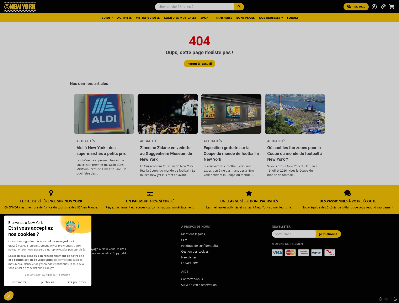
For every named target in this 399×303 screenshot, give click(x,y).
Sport (205, 18)
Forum (292, 18)
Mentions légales (193, 234)
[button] (374, 6)
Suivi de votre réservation (199, 285)
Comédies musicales (180, 18)
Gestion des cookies (195, 251)
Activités (124, 18)
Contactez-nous (192, 279)
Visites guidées (148, 18)
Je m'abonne (328, 234)
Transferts (223, 18)
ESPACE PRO (189, 263)
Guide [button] (106, 18)
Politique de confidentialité (200, 246)
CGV (184, 240)
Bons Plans (245, 18)
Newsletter (188, 257)
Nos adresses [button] (269, 18)
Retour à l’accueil (199, 64)
